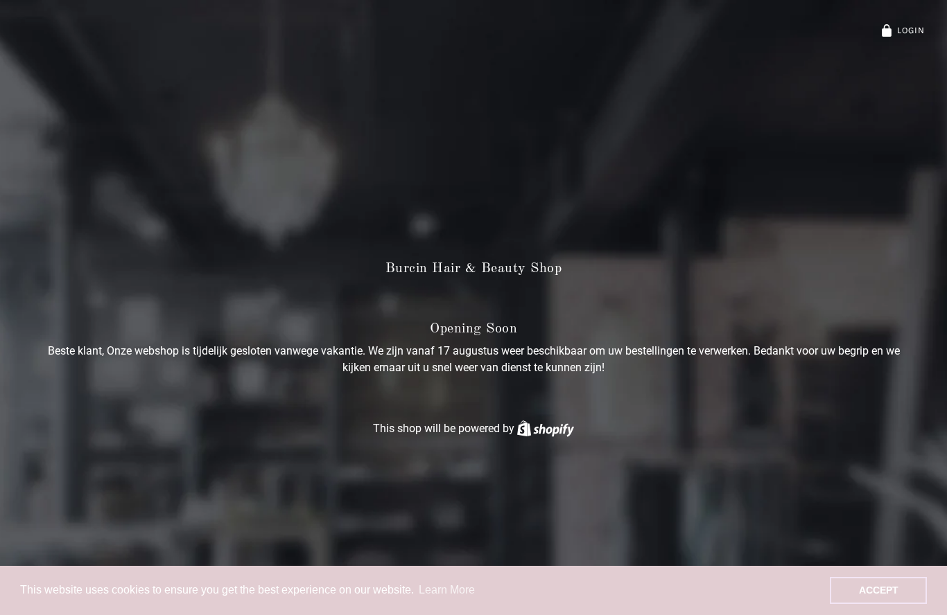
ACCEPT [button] (878, 590)
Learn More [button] (447, 590)
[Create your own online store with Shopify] (545, 428)
